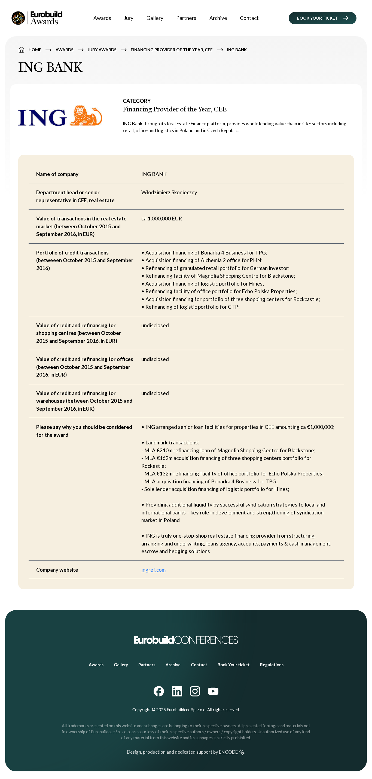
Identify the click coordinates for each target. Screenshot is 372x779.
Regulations (271, 664)
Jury (128, 18)
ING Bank (237, 49)
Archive (218, 18)
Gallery (155, 18)
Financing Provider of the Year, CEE (172, 49)
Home (35, 49)
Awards (102, 18)
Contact (249, 18)
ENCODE (228, 752)
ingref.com (153, 569)
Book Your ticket (234, 664)
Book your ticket (317, 18)
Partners (186, 18)
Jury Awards (102, 49)
